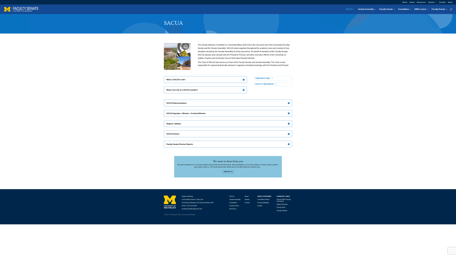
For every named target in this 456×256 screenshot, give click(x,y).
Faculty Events (438, 9)
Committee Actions (263, 199)
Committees (403, 9)
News (450, 2)
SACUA (349, 9)
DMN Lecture (420, 9)
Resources (421, 2)
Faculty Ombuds (282, 210)
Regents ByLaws (282, 204)
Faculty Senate (386, 9)
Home (404, 2)
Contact (442, 2)
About (412, 2)
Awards (431, 2)
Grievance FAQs (262, 78)
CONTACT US (228, 171)
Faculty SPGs (281, 207)
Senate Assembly (366, 9)
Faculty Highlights (263, 202)
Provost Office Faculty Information (284, 200)
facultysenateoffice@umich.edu (192, 209)
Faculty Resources (264, 84)
